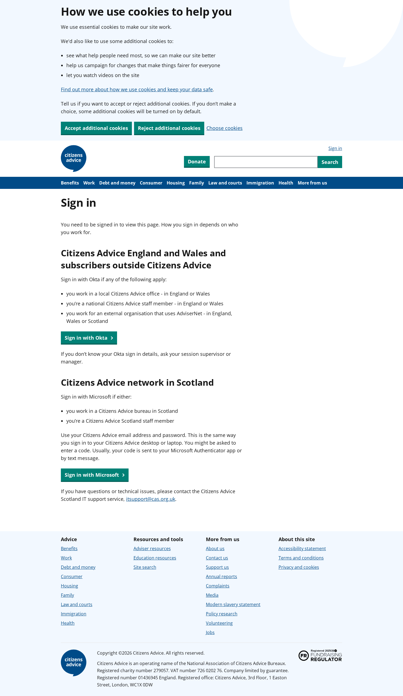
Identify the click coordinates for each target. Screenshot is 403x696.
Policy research (221, 614)
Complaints (217, 586)
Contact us (217, 558)
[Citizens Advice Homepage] (74, 158)
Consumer (151, 183)
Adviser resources (152, 549)
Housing (176, 183)
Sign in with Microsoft (92, 474)
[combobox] (266, 162)
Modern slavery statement (233, 604)
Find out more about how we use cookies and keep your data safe (137, 89)
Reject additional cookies (169, 128)
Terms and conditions (301, 558)
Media (212, 595)
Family (196, 183)
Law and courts (225, 183)
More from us (312, 183)
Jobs (210, 632)
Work (89, 183)
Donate (197, 161)
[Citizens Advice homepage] (74, 663)
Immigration (260, 183)
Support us (217, 567)
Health (286, 183)
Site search (145, 567)
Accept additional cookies (96, 128)
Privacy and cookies (299, 567)
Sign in (335, 148)
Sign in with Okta (87, 337)
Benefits (70, 183)
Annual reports (221, 576)
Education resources (155, 558)
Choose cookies (224, 128)
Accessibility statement (302, 549)
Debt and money (117, 183)
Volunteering (219, 623)
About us (215, 549)
